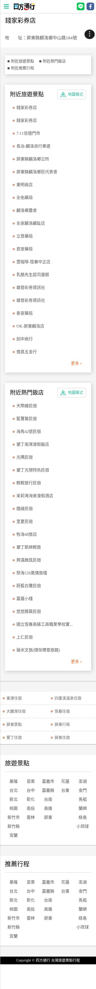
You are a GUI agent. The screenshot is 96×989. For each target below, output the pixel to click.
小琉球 (83, 826)
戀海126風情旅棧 (31, 573)
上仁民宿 (24, 637)
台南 (48, 799)
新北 (13, 799)
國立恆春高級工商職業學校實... (44, 624)
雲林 (31, 817)
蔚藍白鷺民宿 (28, 586)
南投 (31, 808)
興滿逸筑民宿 (28, 560)
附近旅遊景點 (22, 61)
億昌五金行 (26, 352)
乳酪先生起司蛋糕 (32, 275)
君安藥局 (24, 249)
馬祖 (83, 799)
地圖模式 (75, 94)
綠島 (83, 817)
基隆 (13, 781)
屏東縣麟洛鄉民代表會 (36, 172)
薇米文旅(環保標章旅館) (38, 650)
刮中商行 (24, 339)
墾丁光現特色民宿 (32, 470)
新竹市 (13, 817)
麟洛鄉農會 (26, 210)
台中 (31, 790)
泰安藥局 (24, 313)
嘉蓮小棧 (24, 598)
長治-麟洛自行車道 (33, 146)
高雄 (48, 808)
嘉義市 (48, 781)
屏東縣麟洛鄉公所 (32, 159)
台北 (13, 790)
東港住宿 (14, 698)
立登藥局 (24, 236)
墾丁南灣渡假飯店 (32, 444)
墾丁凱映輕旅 (28, 547)
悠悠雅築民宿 (28, 611)
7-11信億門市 (28, 133)
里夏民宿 (24, 521)
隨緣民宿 (24, 508)
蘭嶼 (83, 808)
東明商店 (24, 185)
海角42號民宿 (28, 431)
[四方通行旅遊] (24, 9)
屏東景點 (14, 724)
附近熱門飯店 (54, 61)
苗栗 (31, 781)
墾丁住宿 (14, 738)
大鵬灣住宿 (16, 711)
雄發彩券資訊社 (30, 287)
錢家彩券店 (26, 107)
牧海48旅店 (26, 534)
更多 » (76, 363)
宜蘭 (13, 835)
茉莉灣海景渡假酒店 (34, 496)
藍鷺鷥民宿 (26, 418)
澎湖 (83, 781)
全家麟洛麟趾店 (30, 223)
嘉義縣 (48, 790)
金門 (83, 790)
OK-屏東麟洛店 (30, 326)
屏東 (48, 817)
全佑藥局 (24, 197)
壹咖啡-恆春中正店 (33, 262)
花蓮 (65, 781)
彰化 (31, 799)
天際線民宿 (26, 406)
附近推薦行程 (22, 68)
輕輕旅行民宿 (28, 483)
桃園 (13, 808)
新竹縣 (13, 826)
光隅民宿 (24, 457)
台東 (65, 790)
